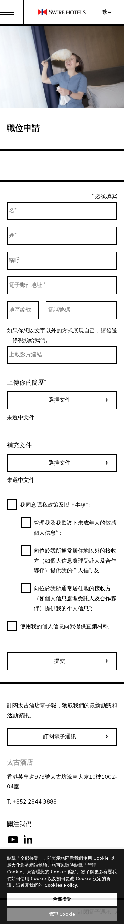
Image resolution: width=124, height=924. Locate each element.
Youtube (13, 840)
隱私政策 (48, 505)
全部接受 (62, 899)
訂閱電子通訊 (59, 736)
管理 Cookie (62, 914)
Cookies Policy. (61, 885)
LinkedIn (28, 840)
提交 (59, 661)
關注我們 (19, 824)
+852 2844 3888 (35, 802)
